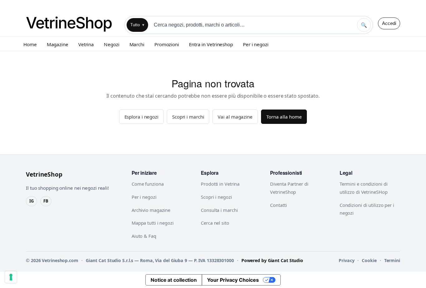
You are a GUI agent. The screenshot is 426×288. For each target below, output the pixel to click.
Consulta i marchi (219, 210)
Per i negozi (256, 44)
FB (45, 201)
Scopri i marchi (188, 117)
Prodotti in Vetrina (220, 184)
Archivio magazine (151, 210)
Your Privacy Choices (233, 280)
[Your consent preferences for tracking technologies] (11, 277)
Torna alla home (284, 117)
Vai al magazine (235, 117)
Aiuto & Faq (144, 236)
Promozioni (166, 44)
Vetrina (86, 44)
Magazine (57, 44)
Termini (392, 260)
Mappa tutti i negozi (153, 223)
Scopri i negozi (216, 197)
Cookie (369, 260)
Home (30, 44)
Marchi (136, 44)
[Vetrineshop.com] (72, 23)
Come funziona (148, 184)
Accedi (389, 23)
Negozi (111, 44)
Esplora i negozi (141, 117)
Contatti (278, 205)
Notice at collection (174, 280)
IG (31, 201)
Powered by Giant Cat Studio (272, 260)
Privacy (346, 260)
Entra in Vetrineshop (211, 44)
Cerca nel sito (215, 223)
